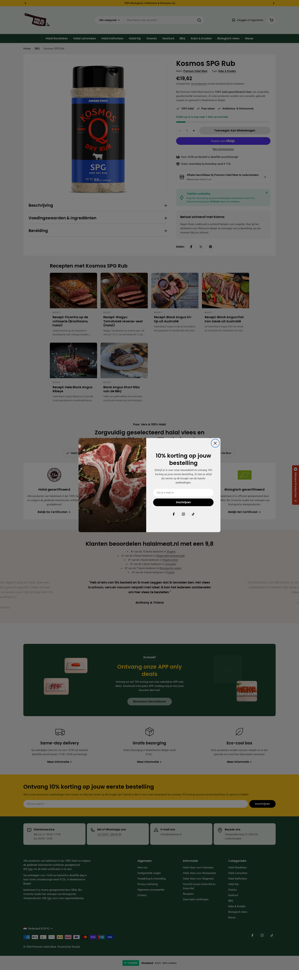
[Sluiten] (215, 443)
